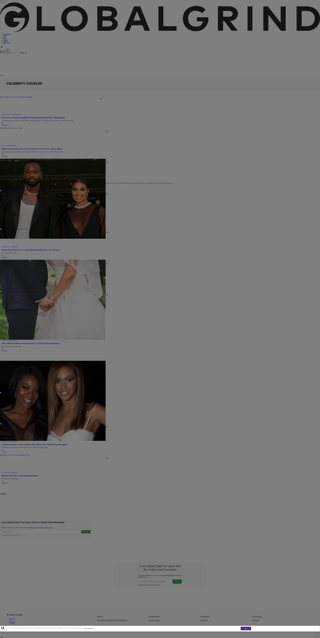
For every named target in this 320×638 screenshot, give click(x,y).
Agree (245, 628)
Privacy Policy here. (89, 628)
